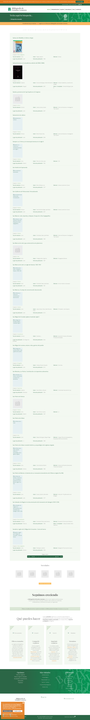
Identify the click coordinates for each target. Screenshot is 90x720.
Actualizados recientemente (20, 678)
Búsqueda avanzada (16, 19)
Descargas (68, 9)
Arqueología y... (45, 677)
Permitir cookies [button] (17, 711)
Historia (19, 131)
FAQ (74, 9)
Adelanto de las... (45, 675)
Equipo (62, 9)
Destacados (20, 680)
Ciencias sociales (69, 676)
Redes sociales (14, 716)
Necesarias (6, 714)
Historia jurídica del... (45, 573)
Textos (69, 690)
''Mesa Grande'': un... (45, 679)
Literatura (69, 686)
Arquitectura (20, 334)
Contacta (78, 9)
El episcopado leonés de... (19, 573)
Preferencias (13, 714)
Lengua (69, 684)
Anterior (33, 556)
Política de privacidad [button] (16, 708)
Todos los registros (20, 674)
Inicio (48, 9)
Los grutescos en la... (32, 573)
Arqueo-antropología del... (45, 684)
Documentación (20, 519)
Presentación (55, 9)
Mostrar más (45, 687)
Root (21, 575)
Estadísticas (6, 716)
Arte (18, 256)
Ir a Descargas (80, 1)
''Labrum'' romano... (45, 682)
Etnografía (19, 363)
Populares (20, 682)
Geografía (69, 680)
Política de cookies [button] (7, 708)
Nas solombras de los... (58, 573)
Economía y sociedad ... (71, 573)
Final (61, 556)
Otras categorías (20, 54)
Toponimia (19, 388)
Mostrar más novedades (45, 583)
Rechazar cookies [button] (7, 711)
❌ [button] (23, 703)
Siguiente (57, 556)
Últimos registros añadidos (20, 676)
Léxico (18, 80)
